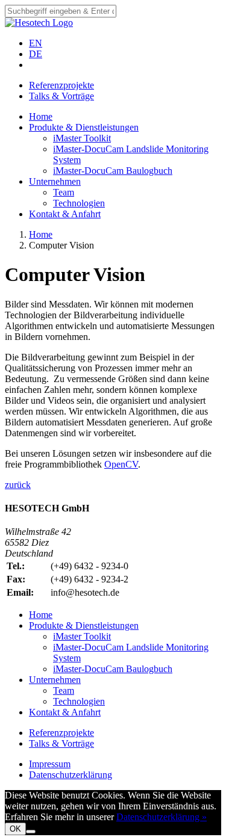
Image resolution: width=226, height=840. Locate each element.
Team (63, 192)
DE (35, 54)
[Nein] (31, 831)
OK (15, 828)
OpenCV (121, 464)
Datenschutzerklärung (70, 775)
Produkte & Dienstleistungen (84, 127)
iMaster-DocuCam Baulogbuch (112, 170)
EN (35, 43)
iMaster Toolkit (82, 138)
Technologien (79, 203)
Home (40, 116)
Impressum (50, 764)
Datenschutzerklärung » (161, 817)
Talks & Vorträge (61, 96)
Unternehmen (55, 181)
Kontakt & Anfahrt (65, 214)
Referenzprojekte (61, 85)
